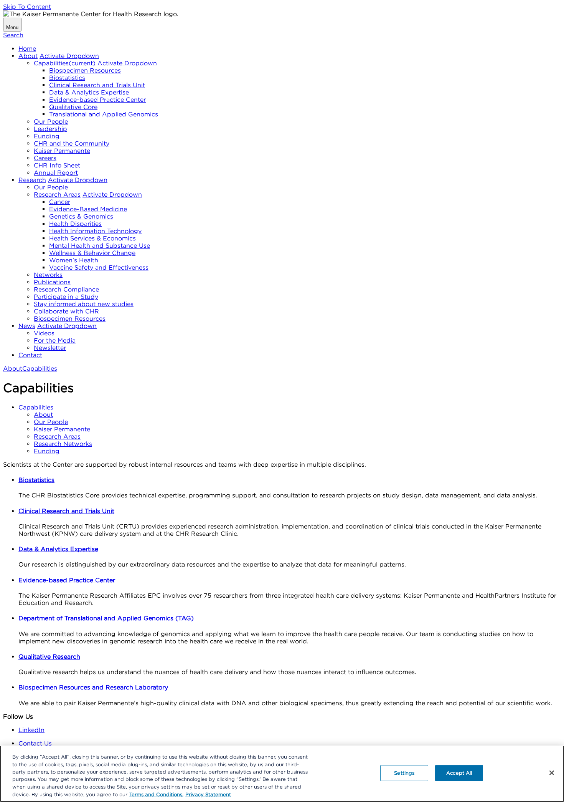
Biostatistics (67, 77)
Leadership (50, 129)
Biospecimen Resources (85, 70)
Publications (52, 282)
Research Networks (63, 443)
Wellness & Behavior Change (92, 253)
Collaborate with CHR (66, 311)
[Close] (551, 772)
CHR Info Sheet (57, 165)
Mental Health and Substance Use (99, 245)
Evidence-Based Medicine (88, 209)
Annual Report (56, 172)
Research (32, 180)
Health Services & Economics (92, 238)
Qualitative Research (49, 656)
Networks (48, 274)
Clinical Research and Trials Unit (97, 85)
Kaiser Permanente (62, 150)
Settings (404, 773)
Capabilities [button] (35, 407)
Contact (30, 355)
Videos (44, 333)
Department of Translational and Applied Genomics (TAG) (106, 618)
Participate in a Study (66, 296)
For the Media (55, 340)
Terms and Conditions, (156, 794)
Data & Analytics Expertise (89, 92)
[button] (69, 56)
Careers (45, 158)
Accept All (459, 773)
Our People (51, 121)
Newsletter (50, 347)
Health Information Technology (95, 231)
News (26, 326)
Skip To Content (27, 6)
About (28, 56)
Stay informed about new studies (84, 304)
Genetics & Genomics (81, 216)
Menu (12, 27)
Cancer (59, 201)
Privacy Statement (208, 794)
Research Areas (57, 194)
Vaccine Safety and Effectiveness (98, 267)
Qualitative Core (73, 107)
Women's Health (73, 260)
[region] (282, 774)
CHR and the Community (71, 143)
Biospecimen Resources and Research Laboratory (93, 687)
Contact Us (35, 743)
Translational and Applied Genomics (103, 114)
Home (27, 48)
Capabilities (65, 63)
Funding (46, 136)
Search (13, 35)
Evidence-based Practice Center (97, 99)
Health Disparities (75, 223)
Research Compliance (66, 289)
